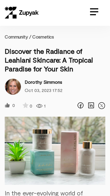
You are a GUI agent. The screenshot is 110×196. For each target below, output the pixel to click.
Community (18, 36)
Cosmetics (43, 36)
